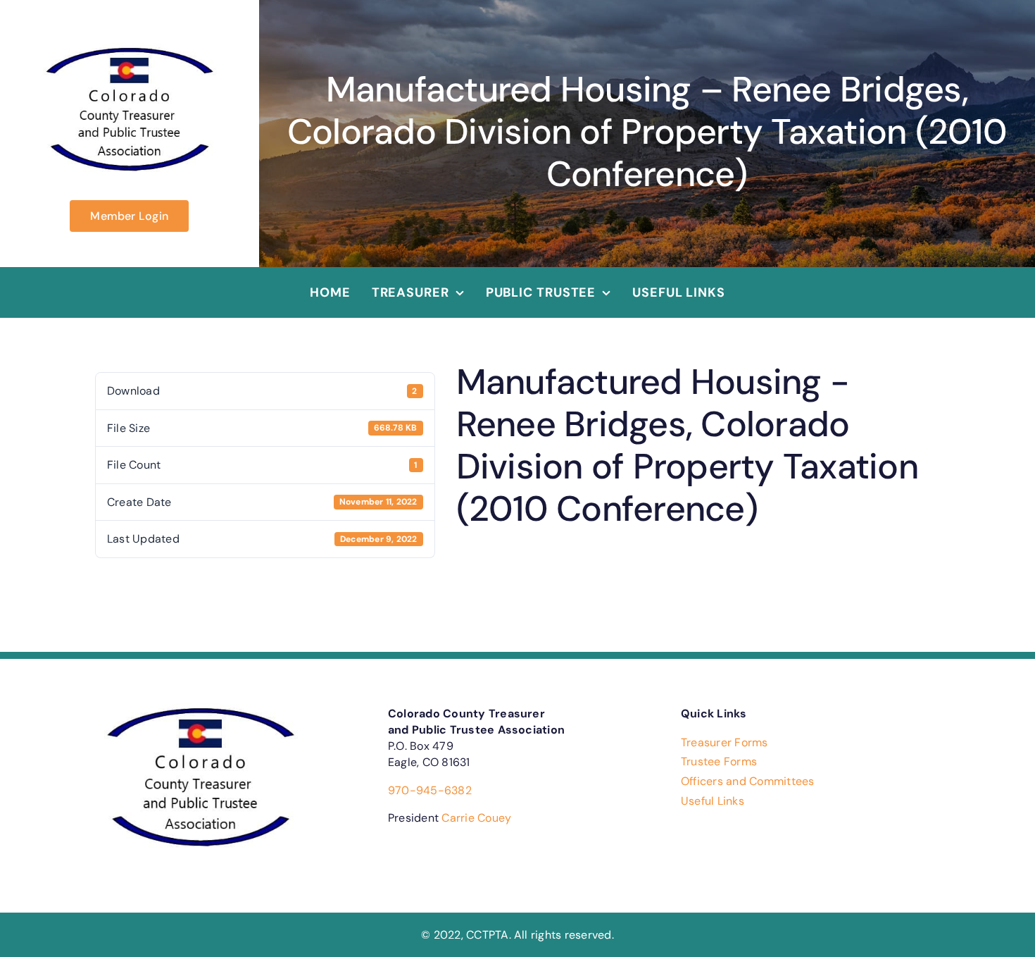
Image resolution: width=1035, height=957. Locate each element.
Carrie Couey (476, 817)
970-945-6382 (430, 790)
